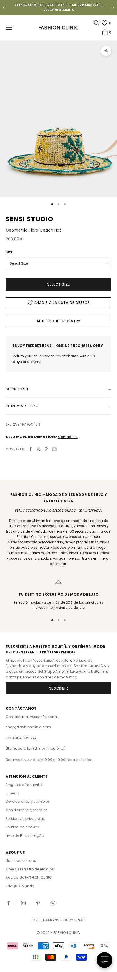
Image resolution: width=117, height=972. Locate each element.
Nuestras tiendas (21, 860)
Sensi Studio (29, 219)
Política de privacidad (25, 818)
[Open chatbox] (104, 960)
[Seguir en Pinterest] (38, 903)
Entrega (12, 793)
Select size (58, 284)
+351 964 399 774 (21, 738)
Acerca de (29, 877)
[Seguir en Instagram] (23, 903)
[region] (58, 594)
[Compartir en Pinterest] (46, 449)
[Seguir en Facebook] (8, 903)
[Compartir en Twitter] (38, 449)
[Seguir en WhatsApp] (53, 903)
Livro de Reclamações (25, 835)
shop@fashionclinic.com (28, 727)
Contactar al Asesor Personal (32, 716)
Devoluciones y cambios (28, 801)
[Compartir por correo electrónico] (54, 449)
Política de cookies (22, 827)
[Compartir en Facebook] (30, 449)
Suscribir (58, 688)
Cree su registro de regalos (30, 869)
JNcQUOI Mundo (20, 886)
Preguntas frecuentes (24, 784)
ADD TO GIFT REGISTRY (58, 321)
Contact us (68, 436)
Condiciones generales (26, 810)
